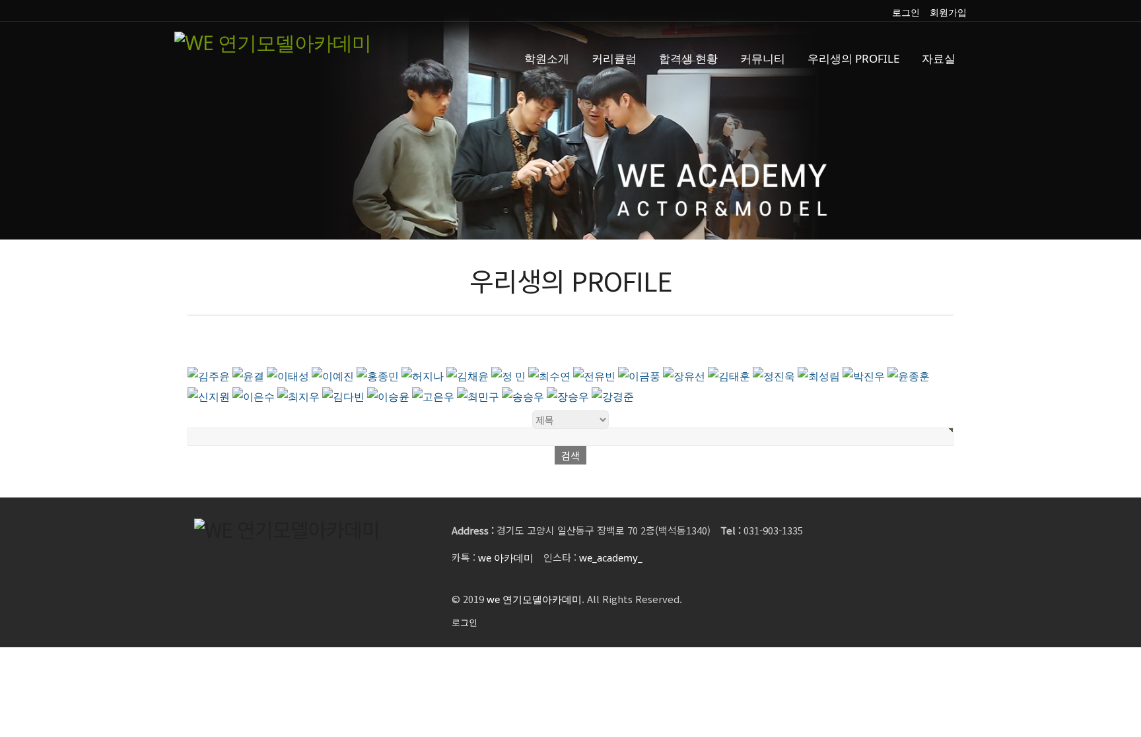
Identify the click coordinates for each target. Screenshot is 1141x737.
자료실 (938, 58)
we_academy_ (610, 557)
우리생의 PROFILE (853, 58)
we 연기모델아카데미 (534, 599)
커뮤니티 (762, 58)
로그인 (906, 12)
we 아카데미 (506, 557)
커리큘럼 (614, 58)
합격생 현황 (688, 58)
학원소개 (546, 58)
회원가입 (948, 12)
